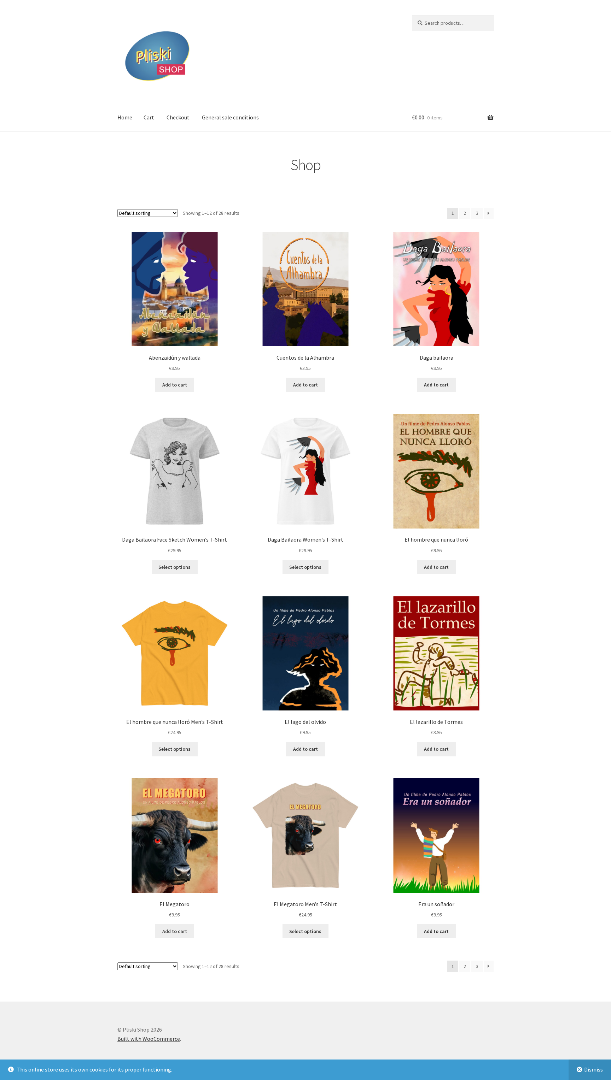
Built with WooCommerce (148, 1038)
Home (124, 117)
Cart (149, 117)
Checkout (178, 117)
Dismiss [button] (593, 1069)
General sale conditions (230, 117)
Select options (174, 567)
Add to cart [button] (174, 385)
